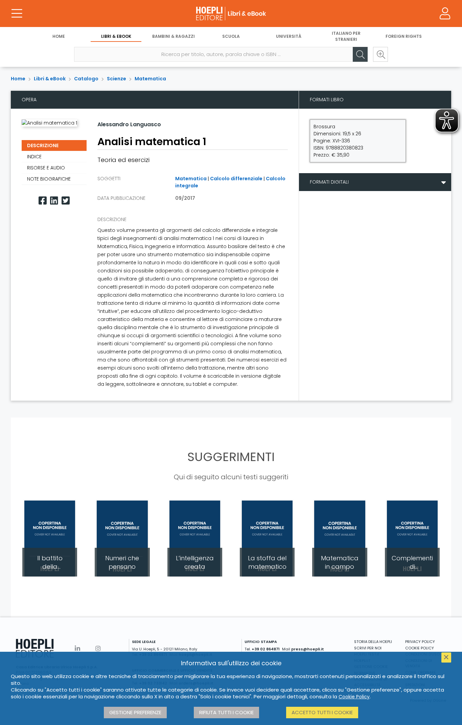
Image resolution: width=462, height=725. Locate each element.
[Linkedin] (54, 200)
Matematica (150, 78)
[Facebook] (43, 200)
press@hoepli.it (307, 649)
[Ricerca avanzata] (380, 54)
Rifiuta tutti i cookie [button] (226, 712)
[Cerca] (360, 54)
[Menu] (17, 13)
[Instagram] (98, 648)
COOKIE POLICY (419, 648)
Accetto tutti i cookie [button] (322, 712)
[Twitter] (66, 200)
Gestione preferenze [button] (135, 712)
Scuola (231, 36)
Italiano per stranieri (346, 36)
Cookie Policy (354, 696)
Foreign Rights (404, 36)
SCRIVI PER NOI (368, 648)
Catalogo (86, 78)
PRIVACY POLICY (420, 641)
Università (288, 36)
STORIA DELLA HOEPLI (373, 641)
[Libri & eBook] (231, 13)
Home (58, 36)
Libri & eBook (116, 36)
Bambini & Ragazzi (173, 36)
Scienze (116, 78)
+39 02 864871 (266, 649)
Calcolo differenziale (236, 178)
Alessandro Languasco (129, 124)
